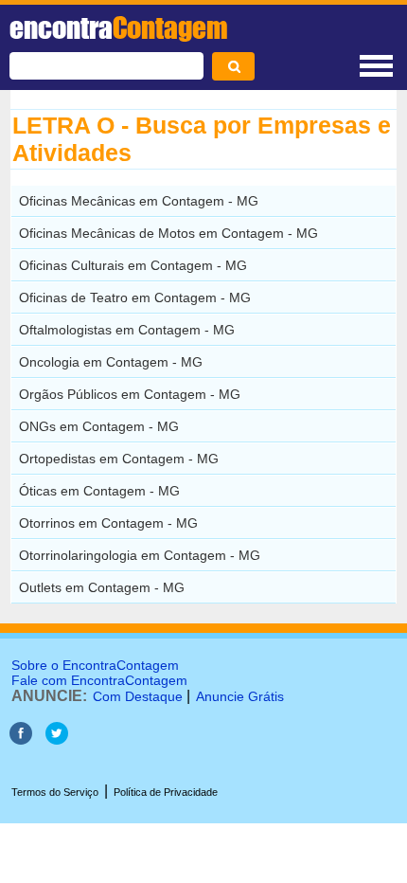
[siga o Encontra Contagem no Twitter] (56, 739)
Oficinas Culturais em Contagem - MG (133, 265)
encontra (118, 27)
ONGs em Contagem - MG (99, 426)
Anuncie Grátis (240, 696)
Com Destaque (138, 696)
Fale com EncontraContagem (99, 680)
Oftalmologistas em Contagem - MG (127, 329)
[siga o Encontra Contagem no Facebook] (20, 739)
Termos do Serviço (54, 792)
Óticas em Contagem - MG (99, 490)
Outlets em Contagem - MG (102, 587)
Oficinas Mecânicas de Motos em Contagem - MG (168, 233)
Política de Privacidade (166, 792)
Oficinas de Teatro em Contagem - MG (135, 297)
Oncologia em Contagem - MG (111, 361)
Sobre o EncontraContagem (95, 665)
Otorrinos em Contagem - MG (108, 523)
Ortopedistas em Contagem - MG (119, 458)
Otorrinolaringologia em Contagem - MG (139, 555)
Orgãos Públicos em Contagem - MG (129, 394)
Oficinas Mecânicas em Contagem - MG (138, 200)
